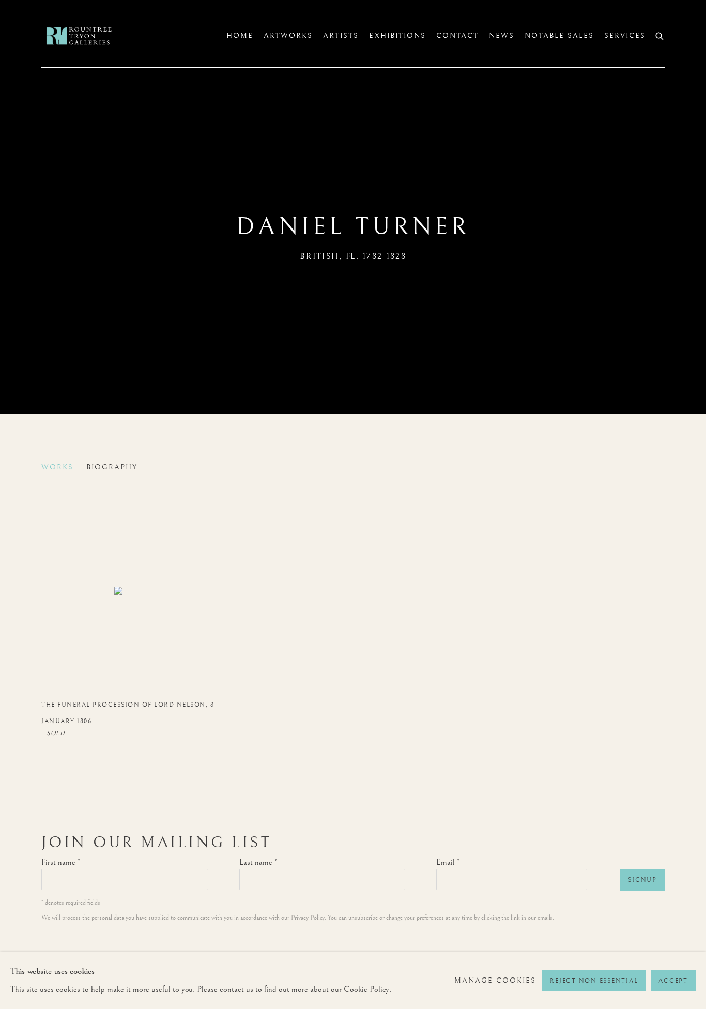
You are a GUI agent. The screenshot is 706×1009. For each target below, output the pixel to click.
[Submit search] (660, 35)
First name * (61, 862)
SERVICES (625, 36)
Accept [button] (673, 981)
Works (57, 467)
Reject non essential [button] (594, 981)
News (501, 36)
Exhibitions (397, 36)
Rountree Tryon (87, 36)
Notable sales (559, 36)
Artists (341, 36)
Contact (457, 36)
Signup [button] (642, 880)
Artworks (288, 36)
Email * (448, 862)
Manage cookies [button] (495, 980)
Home (239, 36)
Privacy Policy (308, 918)
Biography (111, 467)
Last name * (258, 862)
